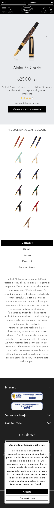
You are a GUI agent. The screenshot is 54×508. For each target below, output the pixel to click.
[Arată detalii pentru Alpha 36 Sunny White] (35, 158)
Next (46, 36)
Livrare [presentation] (27, 255)
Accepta (27, 491)
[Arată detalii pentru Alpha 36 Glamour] (35, 206)
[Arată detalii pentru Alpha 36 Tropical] (35, 190)
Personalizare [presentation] (27, 267)
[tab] (27, 243)
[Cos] (51, 9)
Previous (5, 36)
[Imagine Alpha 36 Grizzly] (27, 40)
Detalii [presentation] (27, 249)
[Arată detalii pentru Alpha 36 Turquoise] (18, 158)
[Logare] (45, 9)
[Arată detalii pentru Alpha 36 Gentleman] (18, 206)
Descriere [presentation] (27, 243)
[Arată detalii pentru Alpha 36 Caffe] (27, 222)
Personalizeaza (27, 498)
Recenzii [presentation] (27, 261)
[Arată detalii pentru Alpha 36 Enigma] (18, 190)
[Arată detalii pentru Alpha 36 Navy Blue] (18, 174)
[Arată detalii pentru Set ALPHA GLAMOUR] (18, 142)
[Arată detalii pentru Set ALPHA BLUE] (35, 142)
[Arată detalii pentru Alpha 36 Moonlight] (35, 174)
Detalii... (39, 485)
